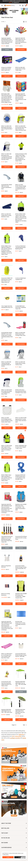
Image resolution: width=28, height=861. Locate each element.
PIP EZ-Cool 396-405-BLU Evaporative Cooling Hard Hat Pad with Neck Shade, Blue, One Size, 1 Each (6, 156)
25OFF (10, 2)
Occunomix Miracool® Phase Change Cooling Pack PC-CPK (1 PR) (20, 655)
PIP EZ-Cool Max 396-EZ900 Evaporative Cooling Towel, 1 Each (20, 334)
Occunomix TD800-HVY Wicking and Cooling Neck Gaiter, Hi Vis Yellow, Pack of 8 (6, 280)
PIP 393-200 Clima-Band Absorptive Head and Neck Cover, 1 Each (20, 391)
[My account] (22, 5)
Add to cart (7, 76)
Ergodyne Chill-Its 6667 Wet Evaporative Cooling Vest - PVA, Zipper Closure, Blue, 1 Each (21, 507)
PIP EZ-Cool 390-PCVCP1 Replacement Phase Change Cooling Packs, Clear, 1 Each (6, 420)
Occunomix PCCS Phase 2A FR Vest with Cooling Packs (21, 538)
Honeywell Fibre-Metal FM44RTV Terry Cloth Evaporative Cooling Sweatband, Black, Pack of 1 (7, 335)
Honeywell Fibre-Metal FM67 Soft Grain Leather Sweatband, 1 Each (6, 186)
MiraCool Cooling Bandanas (5, 594)
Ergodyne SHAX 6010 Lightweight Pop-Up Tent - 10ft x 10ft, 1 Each (6, 711)
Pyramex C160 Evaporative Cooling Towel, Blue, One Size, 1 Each (20, 623)
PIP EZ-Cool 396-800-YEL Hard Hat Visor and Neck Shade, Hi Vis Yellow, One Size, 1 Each (20, 128)
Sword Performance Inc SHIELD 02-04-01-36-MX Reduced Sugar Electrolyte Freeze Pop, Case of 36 (7, 539)
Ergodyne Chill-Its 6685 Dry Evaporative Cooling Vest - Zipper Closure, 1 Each (21, 595)
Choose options (21, 49)
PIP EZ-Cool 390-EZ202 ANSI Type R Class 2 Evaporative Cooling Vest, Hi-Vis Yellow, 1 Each (6, 448)
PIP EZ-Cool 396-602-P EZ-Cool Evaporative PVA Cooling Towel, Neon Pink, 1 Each (6, 655)
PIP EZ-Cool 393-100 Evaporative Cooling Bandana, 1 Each (6, 215)
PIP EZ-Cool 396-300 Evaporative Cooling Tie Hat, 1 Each (20, 363)
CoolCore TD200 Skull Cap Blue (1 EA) (20, 278)
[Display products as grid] (23, 21)
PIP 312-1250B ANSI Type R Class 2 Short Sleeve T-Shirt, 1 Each (20, 447)
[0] (25, 5)
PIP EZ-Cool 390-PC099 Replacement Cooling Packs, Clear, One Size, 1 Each (20, 420)
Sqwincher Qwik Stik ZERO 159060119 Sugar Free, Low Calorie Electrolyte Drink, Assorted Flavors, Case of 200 (20, 97)
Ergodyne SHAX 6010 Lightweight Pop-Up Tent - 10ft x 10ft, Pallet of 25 (20, 683)
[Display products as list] (26, 21)
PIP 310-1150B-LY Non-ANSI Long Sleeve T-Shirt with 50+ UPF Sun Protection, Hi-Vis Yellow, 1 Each (6, 477)
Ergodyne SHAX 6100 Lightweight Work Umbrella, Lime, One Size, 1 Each (20, 711)
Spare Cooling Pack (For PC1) (6, 566)
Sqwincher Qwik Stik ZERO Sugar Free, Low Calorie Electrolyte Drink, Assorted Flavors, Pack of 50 (20, 40)
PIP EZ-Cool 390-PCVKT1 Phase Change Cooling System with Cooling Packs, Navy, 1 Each (20, 187)
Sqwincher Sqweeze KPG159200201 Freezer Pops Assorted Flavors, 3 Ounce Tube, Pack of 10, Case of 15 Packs (7, 40)
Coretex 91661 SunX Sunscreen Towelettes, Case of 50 (20, 307)
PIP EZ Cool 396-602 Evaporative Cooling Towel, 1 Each (20, 69)
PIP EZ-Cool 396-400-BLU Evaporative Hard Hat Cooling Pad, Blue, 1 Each (6, 128)
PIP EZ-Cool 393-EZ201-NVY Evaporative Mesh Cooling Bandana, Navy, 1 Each (6, 392)
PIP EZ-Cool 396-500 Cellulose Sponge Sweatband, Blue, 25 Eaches (6, 364)
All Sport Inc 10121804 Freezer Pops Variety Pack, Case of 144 (6, 69)
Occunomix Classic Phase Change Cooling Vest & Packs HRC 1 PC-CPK (20, 568)
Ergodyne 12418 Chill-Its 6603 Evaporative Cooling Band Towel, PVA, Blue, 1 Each (20, 477)
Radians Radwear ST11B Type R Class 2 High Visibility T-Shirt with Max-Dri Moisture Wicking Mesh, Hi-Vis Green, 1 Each (21, 157)
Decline (20, 857)
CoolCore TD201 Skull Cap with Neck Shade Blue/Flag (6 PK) (20, 247)
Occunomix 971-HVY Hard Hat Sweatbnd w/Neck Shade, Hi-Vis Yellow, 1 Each (6, 683)
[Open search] (20, 5)
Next (24, 725)
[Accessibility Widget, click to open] (25, 430)
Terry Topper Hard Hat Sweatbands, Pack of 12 (6, 306)
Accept (8, 857)
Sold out (7, 49)
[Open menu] (2, 5)
